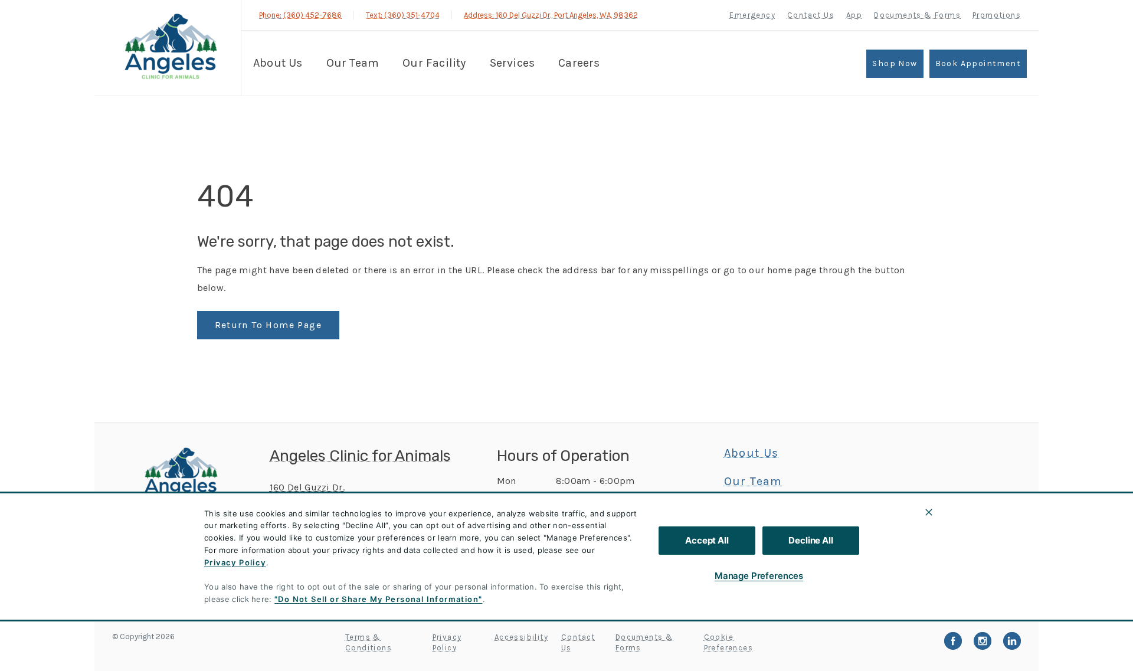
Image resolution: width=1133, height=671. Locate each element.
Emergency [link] (752, 15)
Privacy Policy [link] (447, 642)
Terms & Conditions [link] (368, 642)
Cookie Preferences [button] (728, 642)
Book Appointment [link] (978, 63)
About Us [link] (278, 63)
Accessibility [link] (521, 637)
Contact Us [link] (810, 15)
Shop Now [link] (894, 63)
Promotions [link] (996, 15)
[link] (170, 46)
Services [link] (512, 63)
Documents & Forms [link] (917, 15)
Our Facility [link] (434, 63)
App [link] (854, 15)
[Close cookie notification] (929, 512)
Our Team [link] (352, 63)
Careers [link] (579, 63)
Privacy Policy (235, 562)
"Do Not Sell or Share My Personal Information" (378, 599)
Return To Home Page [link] (268, 324)
